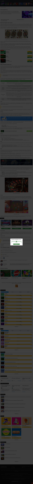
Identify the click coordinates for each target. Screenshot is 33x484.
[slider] (16, 241)
